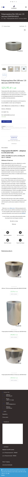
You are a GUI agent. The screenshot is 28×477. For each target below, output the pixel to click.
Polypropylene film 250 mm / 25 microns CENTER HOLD (14, 374)
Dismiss (3, 475)
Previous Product (7, 26)
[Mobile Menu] (26, 7)
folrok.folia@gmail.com (11, 404)
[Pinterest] (15, 1)
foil (2, 129)
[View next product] (26, 26)
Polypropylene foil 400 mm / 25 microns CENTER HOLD (14, 331)
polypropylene (6, 129)
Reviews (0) (14, 143)
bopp (13, 127)
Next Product (22, 26)
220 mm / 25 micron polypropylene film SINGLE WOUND (14, 288)
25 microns (10, 127)
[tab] (14, 137)
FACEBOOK (6, 421)
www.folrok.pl (9, 408)
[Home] (1, 18)
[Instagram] (17, 1)
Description (14, 137)
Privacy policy (5, 417)
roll (10, 129)
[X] (11, 1)
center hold (22, 127)
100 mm (5, 127)
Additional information (14, 140)
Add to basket (7, 121)
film (25, 127)
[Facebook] (13, 1)
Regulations (5, 414)
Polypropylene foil (9, 126)
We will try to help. (14, 221)
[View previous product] (2, 26)
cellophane (17, 127)
